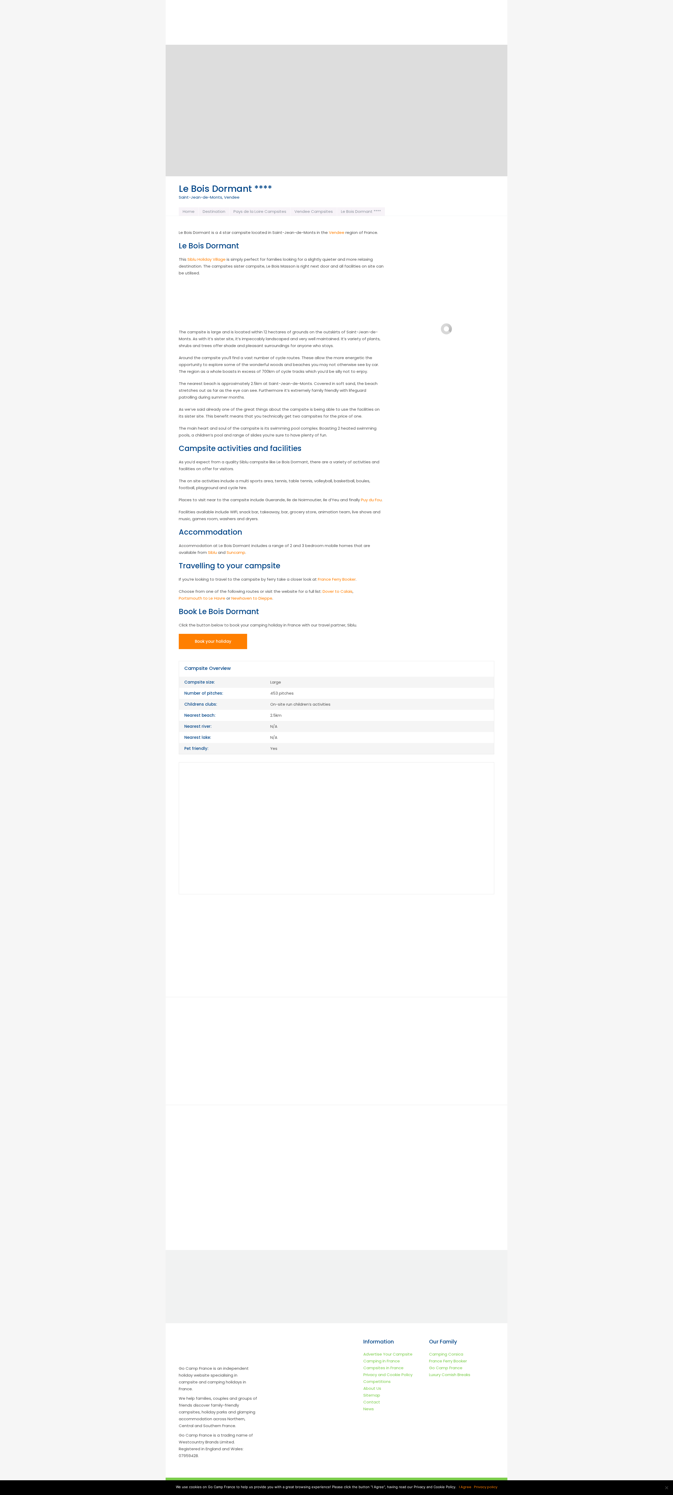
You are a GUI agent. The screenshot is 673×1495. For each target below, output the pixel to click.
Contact (371, 1402)
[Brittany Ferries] (336, 966)
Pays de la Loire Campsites (259, 211)
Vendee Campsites (313, 211)
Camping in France (381, 1361)
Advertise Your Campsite (387, 1354)
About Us (372, 1388)
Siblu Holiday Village (206, 259)
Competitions (377, 1381)
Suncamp (236, 552)
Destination (214, 211)
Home (189, 211)
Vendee (336, 232)
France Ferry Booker (337, 579)
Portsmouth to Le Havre (202, 598)
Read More (226, 1223)
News (368, 1409)
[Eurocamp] (247, 922)
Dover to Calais (338, 591)
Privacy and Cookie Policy (387, 1374)
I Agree (465, 1486)
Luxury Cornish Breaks (449, 1374)
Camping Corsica (446, 1354)
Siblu (212, 552)
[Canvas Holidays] (336, 922)
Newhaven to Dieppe (251, 598)
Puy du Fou (371, 500)
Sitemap (371, 1395)
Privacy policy (485, 1486)
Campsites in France (383, 1368)
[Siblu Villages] (425, 966)
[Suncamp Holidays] (425, 922)
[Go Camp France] (218, 25)
